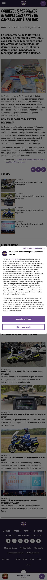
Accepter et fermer (23, 319)
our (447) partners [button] (14, 259)
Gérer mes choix (23, 327)
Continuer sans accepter (34, 248)
